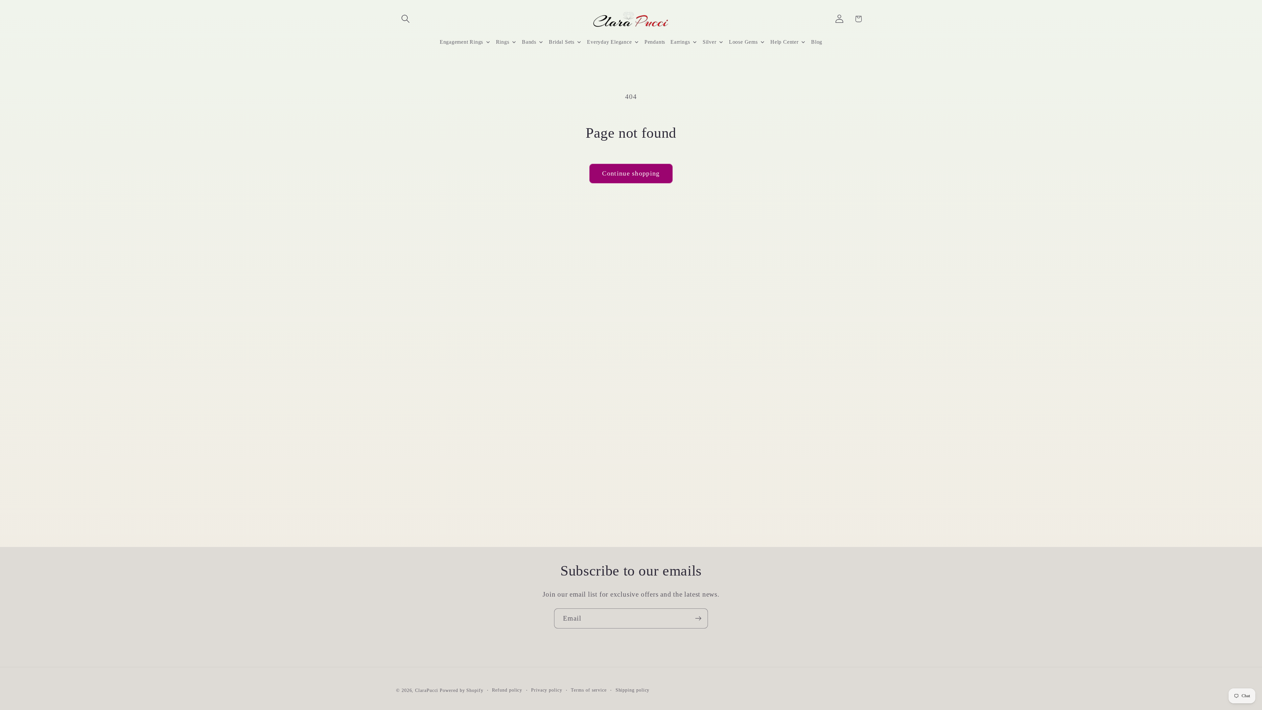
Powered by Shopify (461, 690)
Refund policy (507, 690)
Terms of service (589, 690)
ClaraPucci (426, 690)
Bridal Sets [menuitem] (561, 42)
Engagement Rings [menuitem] (461, 42)
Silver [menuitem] (709, 42)
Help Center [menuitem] (784, 42)
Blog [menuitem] (816, 42)
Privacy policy (546, 690)
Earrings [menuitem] (680, 42)
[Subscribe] (698, 618)
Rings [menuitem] (502, 42)
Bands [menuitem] (529, 42)
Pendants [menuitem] (654, 42)
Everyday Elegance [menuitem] (609, 42)
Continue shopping (631, 173)
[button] (405, 19)
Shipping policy (633, 690)
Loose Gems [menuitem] (743, 42)
